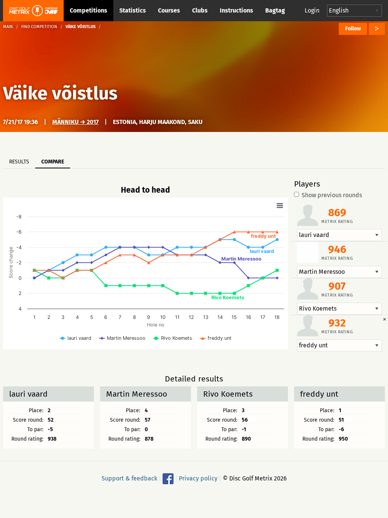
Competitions (88, 10)
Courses (169, 10)
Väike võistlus (60, 93)
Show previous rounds (332, 195)
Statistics (132, 10)
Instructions (236, 10)
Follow (353, 28)
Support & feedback (129, 478)
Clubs (200, 10)
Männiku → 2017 (75, 122)
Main (8, 26)
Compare (52, 162)
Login (312, 10)
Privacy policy (198, 478)
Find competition (39, 26)
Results (19, 162)
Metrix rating (337, 222)
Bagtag (275, 10)
